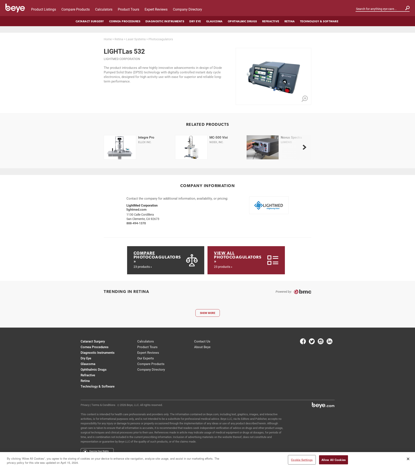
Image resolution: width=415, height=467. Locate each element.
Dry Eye (195, 21)
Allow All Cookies (333, 460)
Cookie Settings (302, 460)
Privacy (85, 405)
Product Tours (128, 9)
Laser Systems (136, 39)
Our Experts (145, 358)
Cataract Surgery (90, 21)
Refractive (270, 21)
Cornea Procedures (124, 21)
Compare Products (75, 9)
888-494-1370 (136, 223)
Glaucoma (214, 21)
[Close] (408, 459)
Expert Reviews (156, 9)
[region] (207, 459)
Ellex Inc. (145, 142)
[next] (304, 147)
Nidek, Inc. (216, 142)
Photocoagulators (160, 39)
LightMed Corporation (122, 59)
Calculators (103, 9)
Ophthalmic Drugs (242, 21)
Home (108, 39)
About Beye (202, 347)
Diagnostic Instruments (164, 21)
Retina (289, 21)
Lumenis (286, 142)
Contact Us (202, 341)
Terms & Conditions (103, 405)
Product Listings (43, 9)
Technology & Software (319, 21)
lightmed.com (136, 209)
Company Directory (187, 9)
